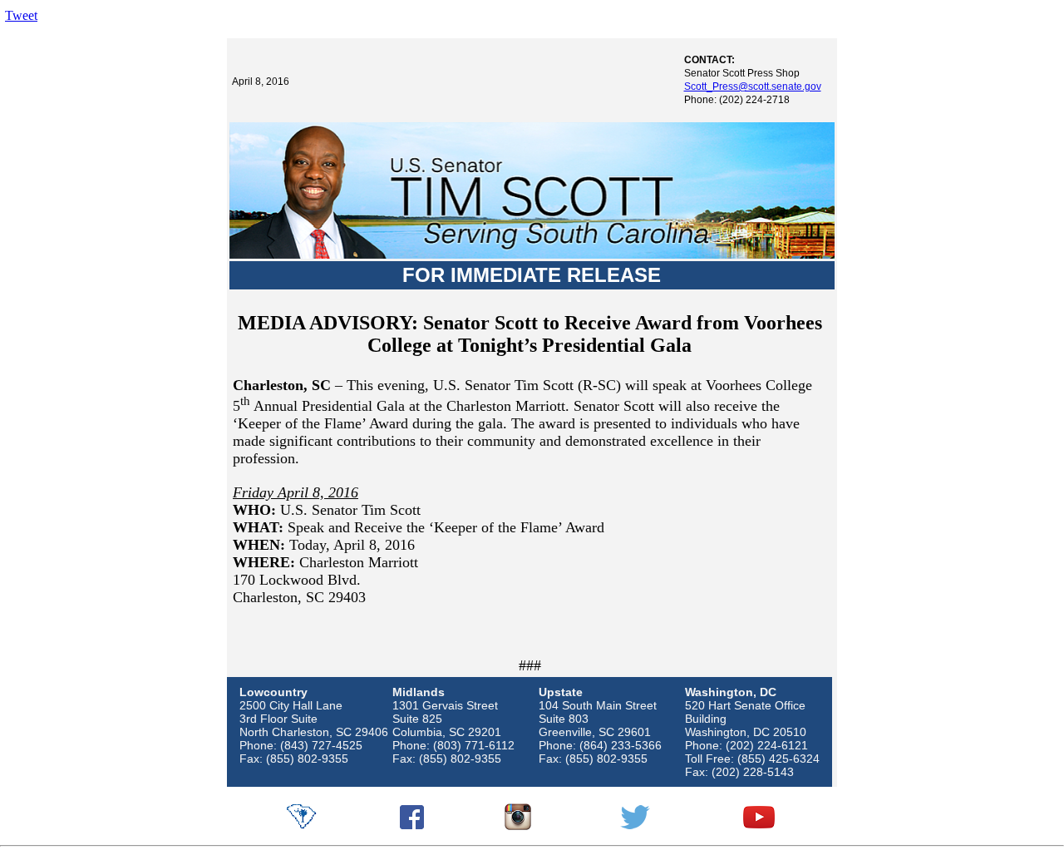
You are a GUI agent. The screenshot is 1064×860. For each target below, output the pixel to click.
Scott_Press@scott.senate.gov (752, 86)
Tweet (21, 15)
